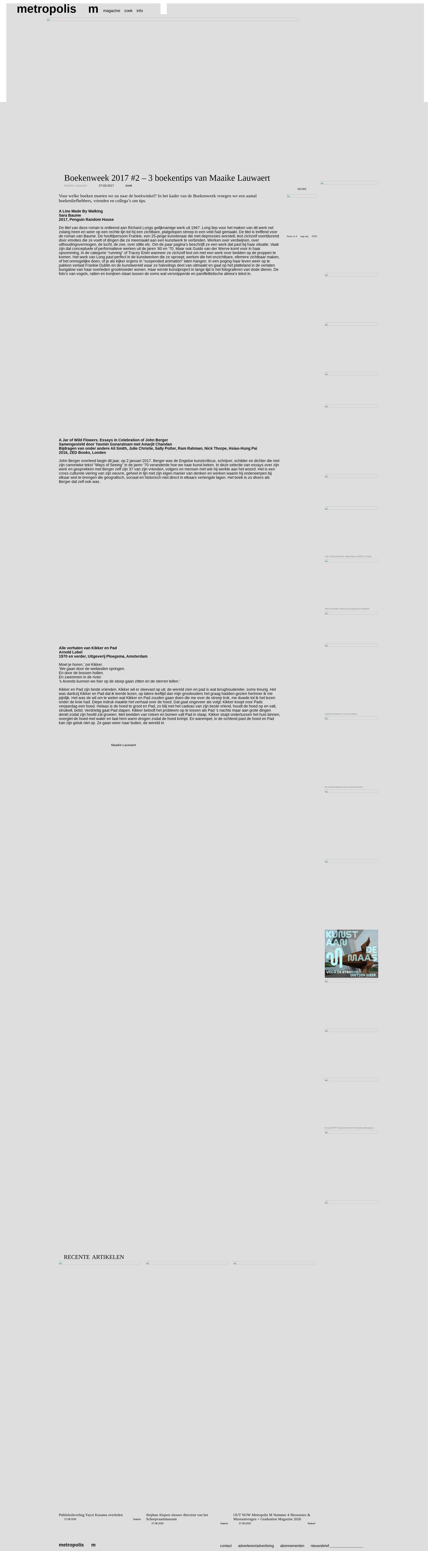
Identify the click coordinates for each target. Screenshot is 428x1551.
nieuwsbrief (320, 1546)
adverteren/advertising (256, 1546)
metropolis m (57, 8)
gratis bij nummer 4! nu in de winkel (341, 714)
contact (226, 1546)
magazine (111, 10)
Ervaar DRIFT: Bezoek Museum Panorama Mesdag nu (349, 1128)
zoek (128, 10)
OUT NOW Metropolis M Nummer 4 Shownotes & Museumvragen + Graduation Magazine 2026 (271, 1517)
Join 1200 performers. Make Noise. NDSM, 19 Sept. (348, 556)
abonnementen (292, 1546)
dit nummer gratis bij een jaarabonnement (344, 787)
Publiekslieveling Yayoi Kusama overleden (91, 1515)
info (140, 10)
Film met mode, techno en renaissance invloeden (347, 609)
